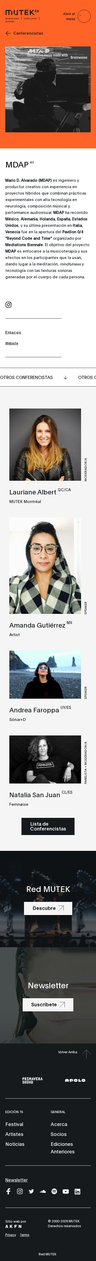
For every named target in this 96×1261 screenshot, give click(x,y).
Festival (14, 1124)
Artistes (14, 1134)
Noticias (15, 1143)
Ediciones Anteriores (63, 1147)
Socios (59, 1134)
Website (11, 343)
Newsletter (16, 1179)
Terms (24, 1235)
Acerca (59, 1124)
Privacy (10, 1235)
